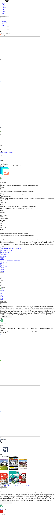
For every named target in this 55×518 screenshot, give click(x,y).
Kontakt (3, 25)
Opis (12, 152)
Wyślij (1, 318)
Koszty (11, 152)
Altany (4, 11)
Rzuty (1, 152)
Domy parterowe (5, 22)
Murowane (4, 7)
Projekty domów (4, 3)
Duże (4, 10)
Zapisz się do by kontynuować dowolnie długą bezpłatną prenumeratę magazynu (14, 485)
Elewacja (3, 152)
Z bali (4, 8)
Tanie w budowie (5, 4)
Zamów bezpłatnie (2, 470)
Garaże (4, 6)
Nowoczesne (4, 5)
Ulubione (3, 13)
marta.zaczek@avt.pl (5, 515)
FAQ (2, 24)
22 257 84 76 (1, 509)
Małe (3, 9)
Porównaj (3, 12)
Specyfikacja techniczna (7, 152)
